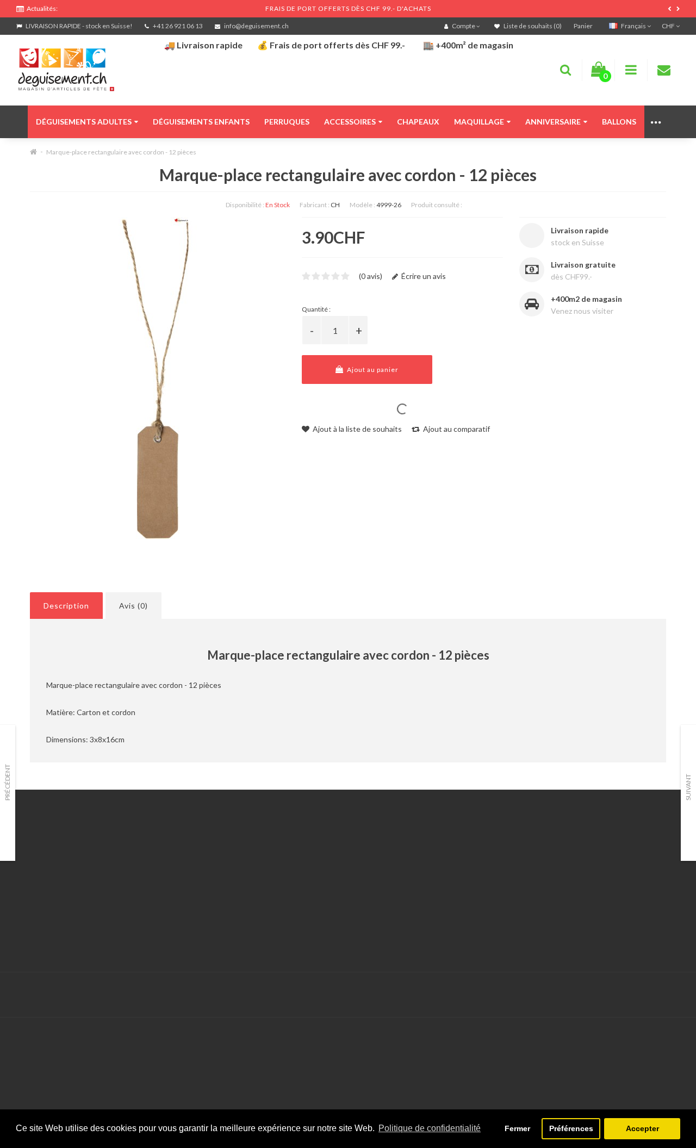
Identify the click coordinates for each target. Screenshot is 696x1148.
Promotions (489, 867)
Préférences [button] (571, 1128)
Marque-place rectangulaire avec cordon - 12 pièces (121, 152)
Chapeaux (418, 121)
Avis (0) (133, 605)
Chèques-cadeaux (500, 853)
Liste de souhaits (272, 908)
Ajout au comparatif (455, 428)
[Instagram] (670, 995)
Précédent (7, 782)
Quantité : (316, 309)
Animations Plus (43, 867)
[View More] (656, 122)
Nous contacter (269, 853)
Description (66, 605)
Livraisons (33, 894)
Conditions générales (52, 921)
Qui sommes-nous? (49, 880)
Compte (257, 867)
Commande (262, 894)
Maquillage (479, 121)
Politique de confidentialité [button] (429, 1128)
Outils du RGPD (43, 853)
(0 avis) (370, 276)
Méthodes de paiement (56, 908)
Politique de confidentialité (62, 935)
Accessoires (350, 121)
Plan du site (489, 894)
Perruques (286, 121)
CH (335, 205)
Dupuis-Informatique (321, 988)
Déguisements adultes (84, 121)
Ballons (619, 121)
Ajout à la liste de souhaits (356, 428)
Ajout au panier (372, 369)
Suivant (688, 787)
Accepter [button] (642, 1128)
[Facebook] (647, 995)
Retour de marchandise (282, 880)
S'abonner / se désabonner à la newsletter (540, 880)
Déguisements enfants (201, 121)
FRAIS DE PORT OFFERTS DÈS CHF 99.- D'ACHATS (348, 8)
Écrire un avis (423, 276)
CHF (669, 26)
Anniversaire (553, 121)
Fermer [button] (517, 1128)
